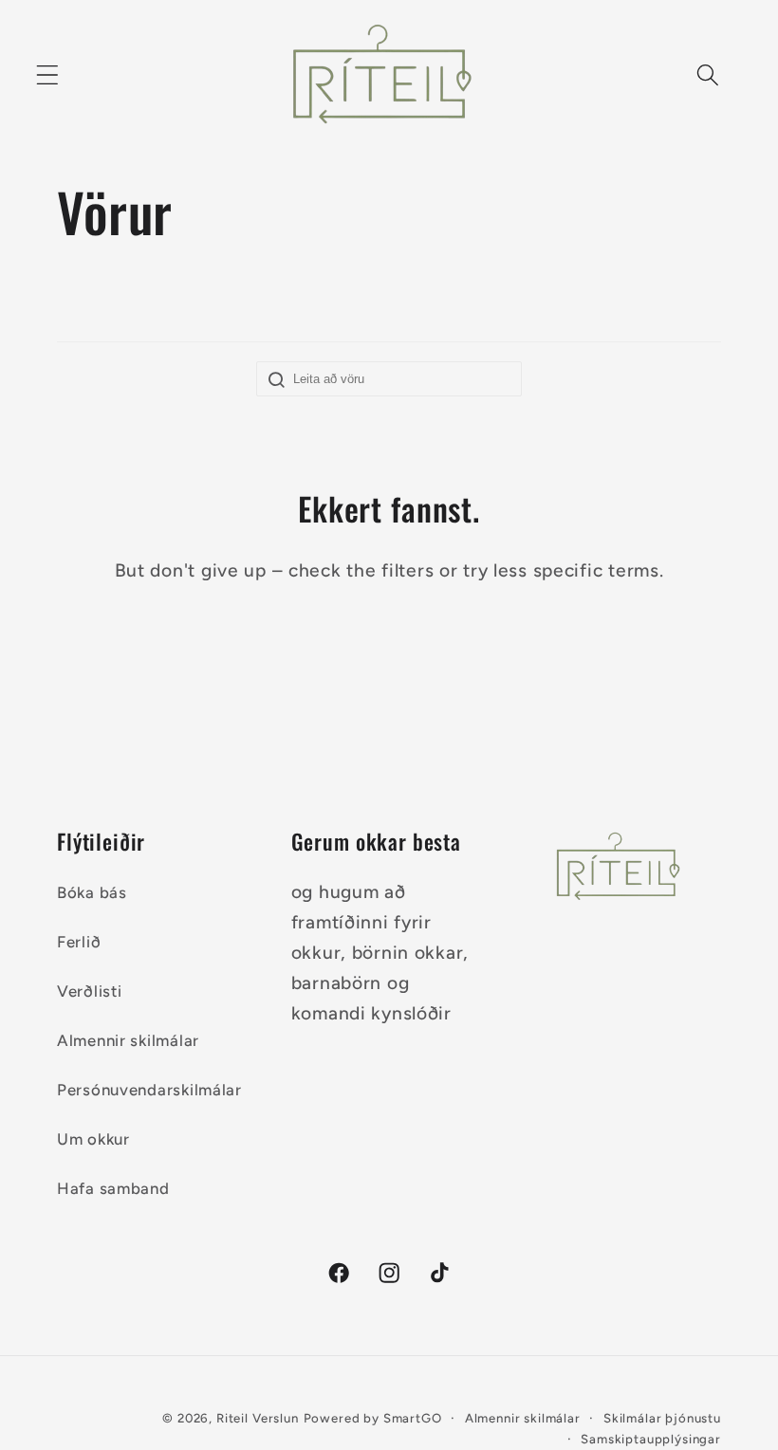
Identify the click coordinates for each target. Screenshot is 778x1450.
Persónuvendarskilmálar (149, 1089)
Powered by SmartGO (373, 1417)
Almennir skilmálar (128, 1040)
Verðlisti (89, 991)
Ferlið (79, 941)
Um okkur (93, 1138)
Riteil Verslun (257, 1417)
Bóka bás (92, 892)
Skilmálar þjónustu (662, 1417)
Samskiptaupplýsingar (651, 1438)
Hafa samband (113, 1188)
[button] (48, 75)
